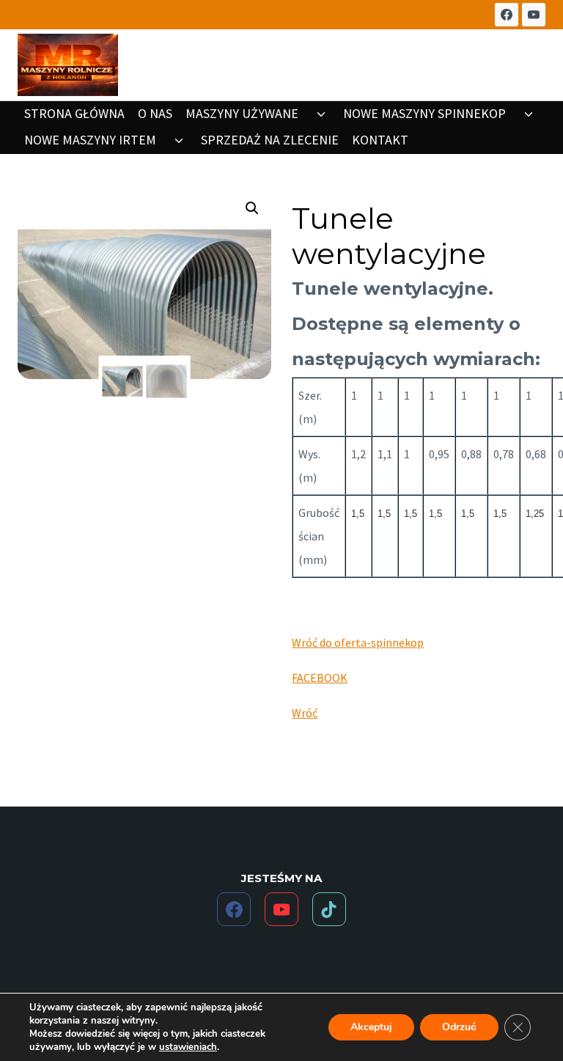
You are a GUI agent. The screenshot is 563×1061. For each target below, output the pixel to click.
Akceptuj (371, 1027)
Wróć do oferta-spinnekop (358, 642)
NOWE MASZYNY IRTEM (90, 139)
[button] (252, 208)
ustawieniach (188, 1047)
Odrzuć (459, 1027)
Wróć (304, 712)
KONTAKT (380, 139)
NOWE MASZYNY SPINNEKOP (424, 113)
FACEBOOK (319, 677)
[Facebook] (506, 14)
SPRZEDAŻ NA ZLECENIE (270, 139)
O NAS (155, 113)
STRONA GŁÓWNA (74, 113)
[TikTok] (329, 909)
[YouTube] (533, 14)
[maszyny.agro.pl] (68, 65)
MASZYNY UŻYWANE (241, 113)
